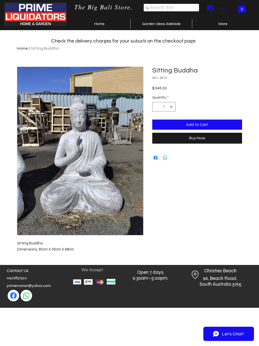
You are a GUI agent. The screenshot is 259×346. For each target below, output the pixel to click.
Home (22, 48)
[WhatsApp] (26, 295)
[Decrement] (156, 106)
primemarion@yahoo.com (29, 285)
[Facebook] (13, 295)
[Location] (195, 275)
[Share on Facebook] (156, 158)
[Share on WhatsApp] (165, 158)
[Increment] (171, 106)
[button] (242, 7)
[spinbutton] (163, 106)
